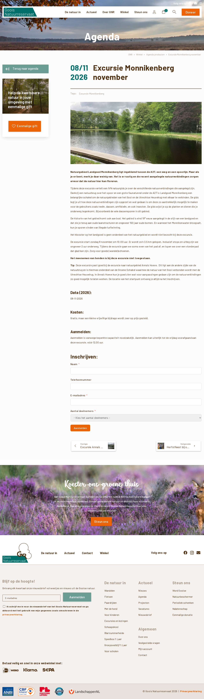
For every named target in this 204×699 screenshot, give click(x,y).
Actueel (69, 553)
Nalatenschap (180, 608)
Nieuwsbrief (145, 614)
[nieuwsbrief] (195, 3)
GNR (130, 54)
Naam (73, 364)
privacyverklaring (12, 614)
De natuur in (49, 553)
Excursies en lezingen (116, 620)
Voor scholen (111, 651)
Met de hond (110, 608)
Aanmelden (80, 427)
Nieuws (142, 590)
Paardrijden (110, 602)
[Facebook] (190, 3)
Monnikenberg (96, 93)
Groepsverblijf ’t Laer (115, 645)
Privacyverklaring (191, 690)
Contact (87, 553)
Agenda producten (155, 54)
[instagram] (200, 3)
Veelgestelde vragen (149, 642)
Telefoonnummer (80, 379)
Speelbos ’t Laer (113, 638)
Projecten (143, 602)
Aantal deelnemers (82, 410)
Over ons (143, 636)
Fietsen (108, 596)
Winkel (139, 54)
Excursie (83, 93)
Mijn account (145, 648)
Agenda (142, 596)
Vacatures (143, 608)
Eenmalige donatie (182, 614)
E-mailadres (77, 395)
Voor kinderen (111, 614)
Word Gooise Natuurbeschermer (182, 593)
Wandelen (109, 590)
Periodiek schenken (183, 602)
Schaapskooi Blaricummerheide (114, 629)
